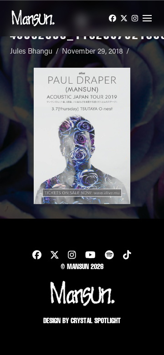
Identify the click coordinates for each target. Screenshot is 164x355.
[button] (147, 18)
